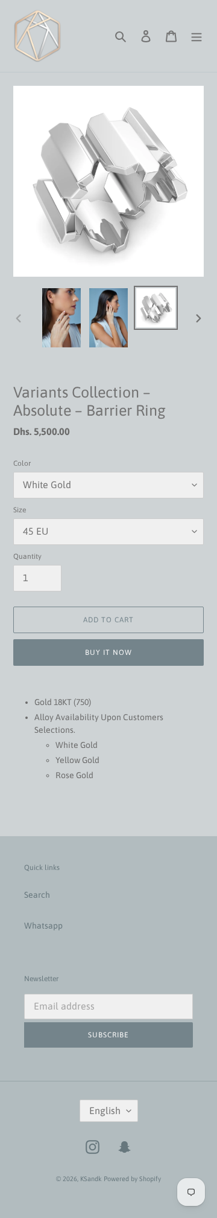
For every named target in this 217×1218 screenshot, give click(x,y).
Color (22, 463)
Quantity (27, 556)
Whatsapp (43, 925)
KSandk (91, 1178)
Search (37, 895)
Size (19, 510)
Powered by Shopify (132, 1178)
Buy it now (108, 652)
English (105, 1110)
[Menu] (196, 36)
